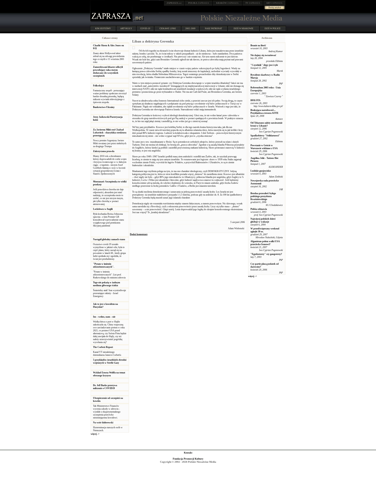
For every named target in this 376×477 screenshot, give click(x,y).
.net (174, 3)
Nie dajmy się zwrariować (263, 55)
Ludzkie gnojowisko (260, 170)
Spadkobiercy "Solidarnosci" (265, 135)
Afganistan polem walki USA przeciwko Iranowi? (265, 243)
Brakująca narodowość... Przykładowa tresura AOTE (264, 111)
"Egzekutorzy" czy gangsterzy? (266, 254)
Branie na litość (258, 45)
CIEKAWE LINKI (167, 28)
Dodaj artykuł (274, 7)
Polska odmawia (258, 209)
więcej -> (95, 434)
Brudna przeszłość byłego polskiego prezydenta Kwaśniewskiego (263, 196)
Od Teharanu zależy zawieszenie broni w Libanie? (266, 124)
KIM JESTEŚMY (103, 28)
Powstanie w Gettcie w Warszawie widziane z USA (264, 147)
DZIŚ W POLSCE (273, 28)
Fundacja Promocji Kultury (188, 458)
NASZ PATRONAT (213, 28)
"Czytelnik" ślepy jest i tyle (264, 65)
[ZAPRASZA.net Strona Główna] (111, 21)
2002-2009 (190, 28)
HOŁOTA (255, 100)
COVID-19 (145, 28)
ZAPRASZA (198, 3)
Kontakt (188, 452)
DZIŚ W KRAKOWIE (243, 28)
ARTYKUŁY (126, 28)
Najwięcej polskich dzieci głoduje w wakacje (262, 220)
